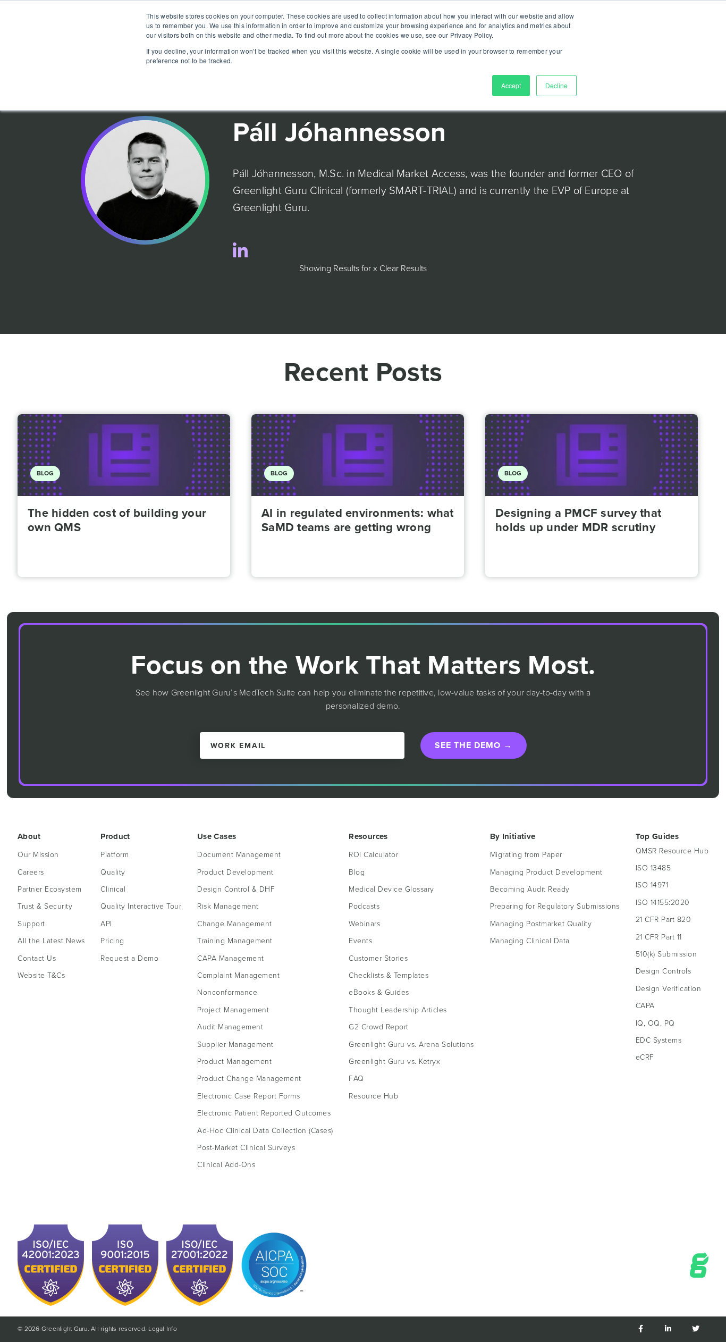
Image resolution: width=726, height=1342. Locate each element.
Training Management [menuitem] (235, 940)
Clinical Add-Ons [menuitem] (226, 1164)
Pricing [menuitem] (112, 940)
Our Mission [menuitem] (38, 854)
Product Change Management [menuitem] (249, 1078)
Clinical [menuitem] (112, 889)
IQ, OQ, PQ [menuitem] (655, 1023)
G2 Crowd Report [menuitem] (379, 1027)
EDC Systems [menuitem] (659, 1040)
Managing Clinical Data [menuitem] (530, 940)
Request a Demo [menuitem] (129, 958)
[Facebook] (640, 1329)
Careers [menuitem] (31, 872)
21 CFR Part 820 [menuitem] (663, 919)
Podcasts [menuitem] (364, 906)
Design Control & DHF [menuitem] (236, 889)
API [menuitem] (106, 923)
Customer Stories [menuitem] (378, 958)
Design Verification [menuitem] (669, 988)
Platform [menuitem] (114, 854)
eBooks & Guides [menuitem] (379, 992)
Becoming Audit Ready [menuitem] (530, 889)
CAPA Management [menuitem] (230, 958)
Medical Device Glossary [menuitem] (391, 889)
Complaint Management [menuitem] (238, 975)
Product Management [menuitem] (234, 1061)
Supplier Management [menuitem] (235, 1044)
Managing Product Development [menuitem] (546, 872)
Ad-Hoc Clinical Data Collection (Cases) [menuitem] (265, 1130)
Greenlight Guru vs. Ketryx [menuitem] (394, 1061)
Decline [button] (556, 85)
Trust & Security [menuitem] (45, 906)
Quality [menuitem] (112, 872)
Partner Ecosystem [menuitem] (50, 889)
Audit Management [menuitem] (230, 1027)
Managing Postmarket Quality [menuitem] (541, 923)
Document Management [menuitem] (239, 854)
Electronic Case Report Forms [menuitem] (248, 1096)
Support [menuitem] (31, 923)
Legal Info (162, 1328)
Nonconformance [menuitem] (227, 992)
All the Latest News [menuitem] (51, 940)
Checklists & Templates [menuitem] (388, 975)
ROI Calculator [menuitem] (373, 854)
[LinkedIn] (240, 252)
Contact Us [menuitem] (37, 958)
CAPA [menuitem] (645, 1005)
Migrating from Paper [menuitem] (526, 854)
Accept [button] (511, 85)
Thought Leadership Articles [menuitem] (398, 1010)
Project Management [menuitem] (233, 1010)
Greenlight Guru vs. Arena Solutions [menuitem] (411, 1044)
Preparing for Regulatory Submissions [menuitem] (555, 906)
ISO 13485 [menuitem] (653, 868)
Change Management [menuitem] (234, 923)
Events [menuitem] (360, 940)
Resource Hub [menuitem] (373, 1096)
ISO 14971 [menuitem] (652, 885)
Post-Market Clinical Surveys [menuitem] (246, 1147)
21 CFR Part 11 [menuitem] (659, 937)
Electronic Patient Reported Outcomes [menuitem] (264, 1113)
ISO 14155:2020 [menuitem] (663, 902)
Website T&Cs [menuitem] (41, 975)
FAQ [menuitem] (356, 1078)
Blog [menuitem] (357, 872)
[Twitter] (695, 1329)
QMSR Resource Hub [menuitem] (672, 851)
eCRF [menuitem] (645, 1057)
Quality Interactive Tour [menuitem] (140, 906)
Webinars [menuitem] (364, 923)
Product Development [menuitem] (235, 872)
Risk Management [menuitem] (228, 906)
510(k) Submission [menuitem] (666, 954)
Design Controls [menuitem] (663, 971)
